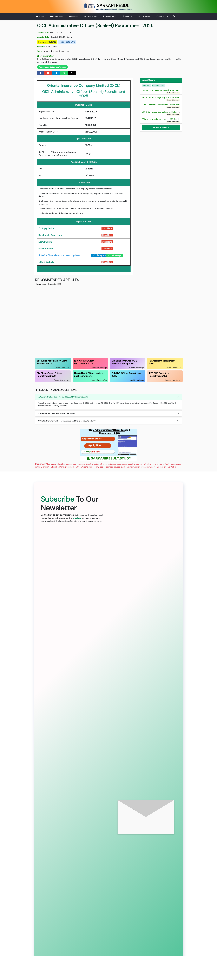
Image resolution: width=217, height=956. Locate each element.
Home (41, 16)
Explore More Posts (161, 127)
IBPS (68, 51)
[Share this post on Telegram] (56, 73)
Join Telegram (98, 255)
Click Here (107, 235)
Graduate (59, 51)
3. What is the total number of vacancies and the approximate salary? (67, 421)
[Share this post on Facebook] (40, 73)
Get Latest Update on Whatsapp (53, 67)
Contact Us (163, 16)
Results (74, 16)
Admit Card (91, 16)
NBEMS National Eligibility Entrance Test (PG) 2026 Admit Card (171, 98)
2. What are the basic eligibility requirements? (56, 413)
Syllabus (128, 16)
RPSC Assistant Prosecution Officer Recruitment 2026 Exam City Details (176, 106)
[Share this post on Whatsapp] (64, 73)
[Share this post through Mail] (48, 73)
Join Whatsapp (114, 255)
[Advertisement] (103, 321)
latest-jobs (48, 51)
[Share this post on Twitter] (72, 73)
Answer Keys (110, 16)
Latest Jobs (57, 16)
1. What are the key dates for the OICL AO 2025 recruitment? (63, 397)
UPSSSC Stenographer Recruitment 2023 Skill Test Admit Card (171, 91)
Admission (145, 16)
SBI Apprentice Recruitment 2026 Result (160, 120)
